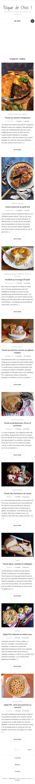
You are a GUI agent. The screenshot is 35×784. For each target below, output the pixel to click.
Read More (17, 149)
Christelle (19, 121)
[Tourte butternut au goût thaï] (17, 178)
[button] (17, 21)
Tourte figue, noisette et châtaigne (17, 564)
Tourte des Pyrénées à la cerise (17, 493)
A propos (17, 758)
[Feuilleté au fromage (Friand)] (17, 258)
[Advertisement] (17, 41)
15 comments (25, 710)
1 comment (26, 121)
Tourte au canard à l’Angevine (17, 118)
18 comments (25, 497)
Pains (17, 560)
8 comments (25, 567)
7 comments (26, 429)
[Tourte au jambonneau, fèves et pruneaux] (17, 404)
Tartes (20, 347)
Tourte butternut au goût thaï (17, 207)
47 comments (27, 356)
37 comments (25, 637)
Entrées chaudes (10, 274)
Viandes (24, 114)
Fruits (14, 347)
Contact (17, 771)
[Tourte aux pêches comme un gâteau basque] (17, 331)
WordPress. (12, 778)
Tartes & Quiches (14, 114)
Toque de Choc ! (17, 7)
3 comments (27, 283)
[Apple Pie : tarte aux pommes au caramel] (17, 685)
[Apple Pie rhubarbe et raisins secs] (17, 615)
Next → (31, 749)
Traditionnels (17, 490)
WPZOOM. (17, 780)
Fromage (21, 274)
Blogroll (17, 764)
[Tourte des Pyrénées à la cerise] (17, 474)
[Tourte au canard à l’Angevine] (17, 86)
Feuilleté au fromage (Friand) (17, 280)
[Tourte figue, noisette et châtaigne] (17, 545)
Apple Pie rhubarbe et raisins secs (17, 634)
